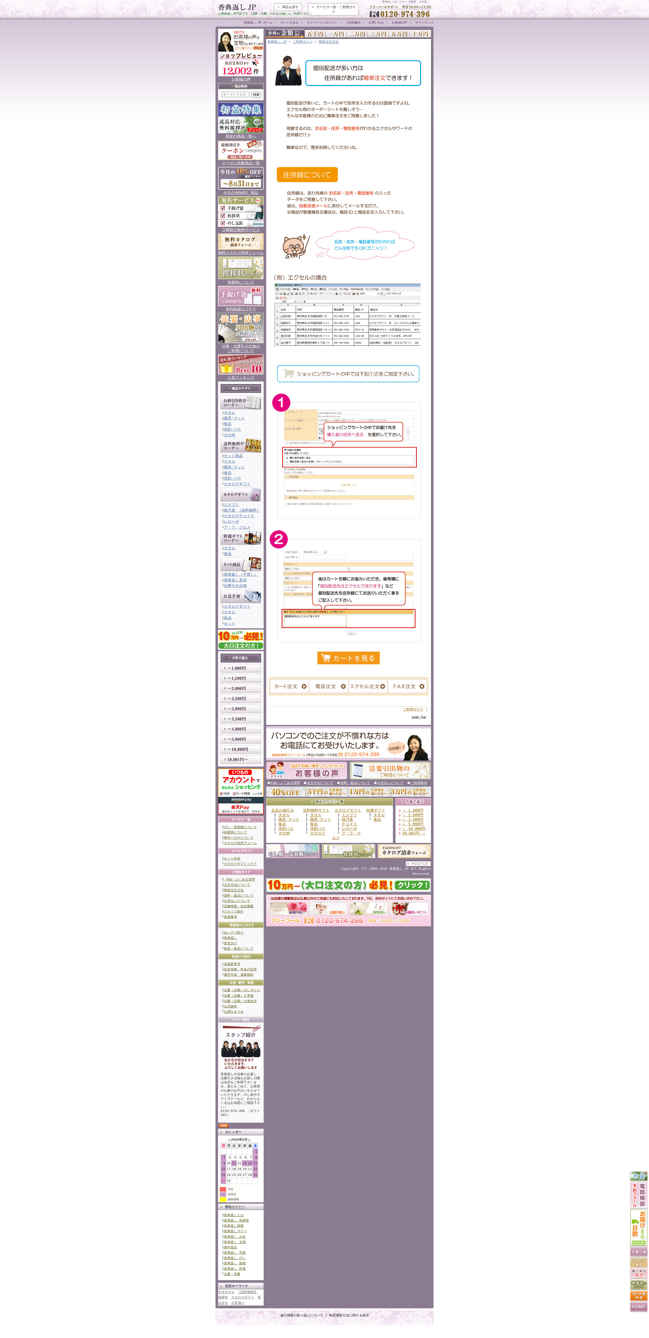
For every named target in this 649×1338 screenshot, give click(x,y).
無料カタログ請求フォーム (241, 253)
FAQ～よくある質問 (239, 879)
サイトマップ (424, 22)
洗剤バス (286, 828)
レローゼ (231, 521)
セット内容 (232, 858)
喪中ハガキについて (239, 838)
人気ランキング (241, 377)
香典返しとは (234, 1215)
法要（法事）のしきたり (242, 990)
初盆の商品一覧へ (241, 136)
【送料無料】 (248, 1292)
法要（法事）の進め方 (240, 1001)
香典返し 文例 (235, 1242)
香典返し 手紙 (235, 1253)
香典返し (230, 938)
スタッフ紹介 (234, 911)
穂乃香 (347, 819)
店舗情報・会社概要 (239, 906)
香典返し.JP (277, 42)
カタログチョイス (239, 516)
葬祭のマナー (235, 1207)
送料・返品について (239, 895)
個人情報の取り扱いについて (301, 1315)
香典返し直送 (235, 580)
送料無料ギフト (316, 810)
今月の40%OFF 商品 (240, 192)
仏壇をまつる (234, 1012)
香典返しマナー (235, 1231)
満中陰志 (230, 1247)
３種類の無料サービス (241, 230)
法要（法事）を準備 (239, 996)
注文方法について (237, 885)
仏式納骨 (230, 1006)
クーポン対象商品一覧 (241, 163)
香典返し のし (235, 1258)
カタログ (317, 833)
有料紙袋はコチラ (241, 309)
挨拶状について (241, 282)
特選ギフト (375, 810)
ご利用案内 (352, 22)
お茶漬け (237, 1303)
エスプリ (231, 504)
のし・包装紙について (240, 827)
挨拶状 (223, 1297)
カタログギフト (237, 484)
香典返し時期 (234, 1226)
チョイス (349, 824)
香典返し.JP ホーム (258, 22)
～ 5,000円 (412, 824)
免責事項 (230, 917)
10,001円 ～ (414, 833)
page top (419, 717)
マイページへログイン (322, 22)
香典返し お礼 (235, 1237)
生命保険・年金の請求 (240, 969)
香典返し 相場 (235, 1263)
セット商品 (233, 456)
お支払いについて (237, 901)
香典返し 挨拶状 (236, 1220)
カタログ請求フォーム (240, 843)
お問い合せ (376, 22)
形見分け (230, 943)
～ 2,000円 (412, 815)
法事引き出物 (235, 585)
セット (229, 623)
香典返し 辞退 (235, 1269)
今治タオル (226, 1292)
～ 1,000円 (412, 810)
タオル (229, 412)
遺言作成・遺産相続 (239, 975)
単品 (227, 618)
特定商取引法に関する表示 (349, 1315)
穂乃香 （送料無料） (242, 510)
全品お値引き (282, 810)
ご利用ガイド (303, 42)
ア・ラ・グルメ (237, 527)
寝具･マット (234, 418)
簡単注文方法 (234, 890)
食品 (227, 424)
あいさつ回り (234, 932)
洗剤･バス (232, 429)
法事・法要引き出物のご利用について (241, 348)
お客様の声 (399, 22)
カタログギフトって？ (240, 864)
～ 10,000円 (414, 828)
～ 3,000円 (412, 819)
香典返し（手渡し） (241, 574)
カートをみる (289, 22)
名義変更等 (232, 964)
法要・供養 (232, 1274)
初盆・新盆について (239, 948)
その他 (229, 435)
